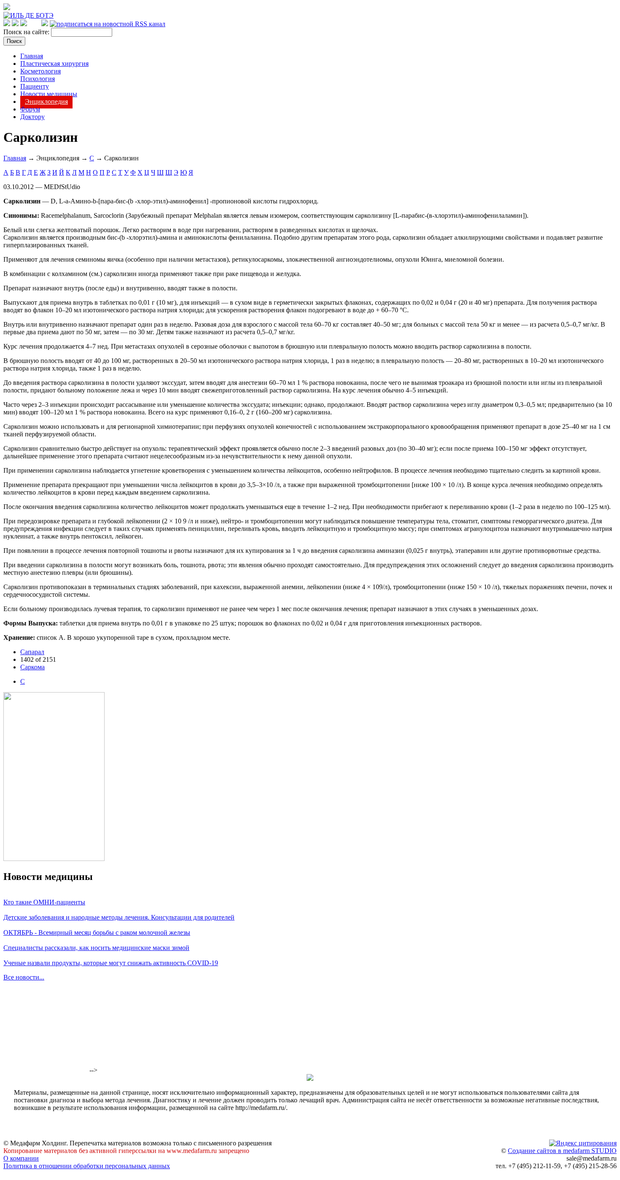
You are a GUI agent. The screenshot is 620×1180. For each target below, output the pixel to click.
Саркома (32, 667)
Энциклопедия (46, 101)
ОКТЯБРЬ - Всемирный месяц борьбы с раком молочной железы (96, 932)
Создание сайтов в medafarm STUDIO (562, 1150)
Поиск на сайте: (27, 31)
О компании (21, 1158)
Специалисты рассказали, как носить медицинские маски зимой (96, 947)
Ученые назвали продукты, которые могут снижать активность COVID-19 (110, 962)
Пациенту (34, 86)
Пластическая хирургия (54, 63)
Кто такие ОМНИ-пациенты (44, 902)
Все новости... (23, 977)
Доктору (32, 116)
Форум (30, 109)
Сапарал (32, 651)
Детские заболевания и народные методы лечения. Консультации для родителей (119, 917)
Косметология (40, 71)
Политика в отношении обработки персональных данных (86, 1165)
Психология (37, 78)
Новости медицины (48, 93)
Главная (31, 56)
